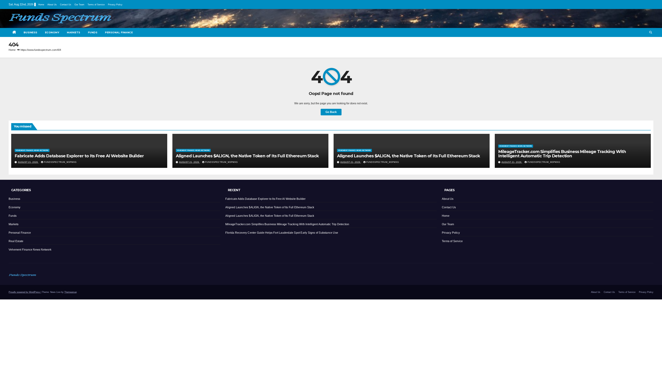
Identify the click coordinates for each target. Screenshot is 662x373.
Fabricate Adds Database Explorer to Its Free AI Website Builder (79, 155)
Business (30, 32)
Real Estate (16, 241)
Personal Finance (119, 32)
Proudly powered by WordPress (25, 292)
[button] (650, 32)
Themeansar (70, 292)
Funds (93, 32)
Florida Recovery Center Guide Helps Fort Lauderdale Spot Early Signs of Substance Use (281, 232)
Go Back (331, 112)
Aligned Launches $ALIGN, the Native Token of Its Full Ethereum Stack (247, 155)
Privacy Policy (115, 4)
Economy (52, 32)
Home (41, 4)
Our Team (79, 4)
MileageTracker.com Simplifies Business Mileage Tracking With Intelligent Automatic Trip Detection (562, 153)
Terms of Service (96, 4)
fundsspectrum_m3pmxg (60, 162)
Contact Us (65, 4)
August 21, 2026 (28, 162)
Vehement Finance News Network (32, 150)
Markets (73, 32)
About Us (52, 4)
